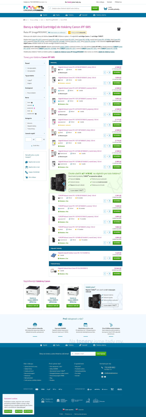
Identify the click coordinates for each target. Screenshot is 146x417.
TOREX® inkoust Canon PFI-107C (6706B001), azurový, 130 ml (77, 206)
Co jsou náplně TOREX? (77, 190)
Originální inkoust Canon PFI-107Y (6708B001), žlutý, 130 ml (76, 140)
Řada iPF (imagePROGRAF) (52, 20)
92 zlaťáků (80, 198)
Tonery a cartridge (34, 20)
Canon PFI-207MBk (58, 41)
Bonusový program (30, 373)
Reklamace (27, 376)
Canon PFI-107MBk (104, 40)
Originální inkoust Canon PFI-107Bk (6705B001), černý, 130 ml (77, 78)
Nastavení (19, 411)
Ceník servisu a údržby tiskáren (33, 380)
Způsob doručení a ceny (31, 366)
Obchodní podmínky (80, 371)
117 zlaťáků (80, 229)
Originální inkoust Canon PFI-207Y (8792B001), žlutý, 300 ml (76, 130)
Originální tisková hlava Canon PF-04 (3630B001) (73, 268)
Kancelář (84, 15)
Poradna (52, 380)
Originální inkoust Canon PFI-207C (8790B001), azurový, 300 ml (77, 88)
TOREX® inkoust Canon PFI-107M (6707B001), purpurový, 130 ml (78, 216)
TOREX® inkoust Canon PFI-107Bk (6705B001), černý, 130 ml (77, 195)
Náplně (44, 15)
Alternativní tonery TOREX (57, 371)
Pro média (78, 373)
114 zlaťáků (83, 219)
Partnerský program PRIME (57, 376)
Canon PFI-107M (53, 40)
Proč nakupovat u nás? (56, 366)
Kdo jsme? (78, 366)
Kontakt (77, 376)
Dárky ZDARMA (54, 369)
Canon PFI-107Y (68, 48)
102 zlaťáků (81, 208)
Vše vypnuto (28, 411)
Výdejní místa (28, 369)
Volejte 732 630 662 (34, 172)
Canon (42, 20)
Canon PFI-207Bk (89, 41)
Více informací (21, 407)
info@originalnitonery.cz (111, 373)
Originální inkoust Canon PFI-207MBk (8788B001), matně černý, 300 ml (79, 151)
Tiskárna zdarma (101, 15)
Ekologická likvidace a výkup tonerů (59, 373)
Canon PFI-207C (70, 40)
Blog (51, 378)
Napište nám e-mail (34, 167)
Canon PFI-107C (75, 41)
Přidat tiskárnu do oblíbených (57, 33)
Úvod (26, 20)
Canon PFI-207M (39, 41)
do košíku (117, 72)
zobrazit (32, 306)
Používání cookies (80, 369)
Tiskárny (70, 15)
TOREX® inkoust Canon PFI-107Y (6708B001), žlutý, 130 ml (76, 227)
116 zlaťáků (84, 240)
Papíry (58, 15)
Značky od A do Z (29, 371)
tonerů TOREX (64, 47)
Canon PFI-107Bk (84, 40)
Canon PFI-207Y (37, 40)
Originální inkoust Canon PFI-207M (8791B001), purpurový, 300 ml (78, 109)
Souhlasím (8, 411)
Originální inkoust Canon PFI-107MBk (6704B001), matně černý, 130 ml (79, 161)
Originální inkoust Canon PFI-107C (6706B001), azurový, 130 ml (77, 99)
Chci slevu (101, 354)
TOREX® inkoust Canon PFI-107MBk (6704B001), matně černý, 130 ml (79, 237)
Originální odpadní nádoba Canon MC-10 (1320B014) (74, 253)
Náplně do (33, 300)
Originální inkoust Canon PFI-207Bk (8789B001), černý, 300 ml (77, 67)
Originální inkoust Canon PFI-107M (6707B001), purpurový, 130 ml (78, 119)
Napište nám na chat (34, 162)
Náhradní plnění (29, 378)
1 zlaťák (79, 70)
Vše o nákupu (32, 177)
